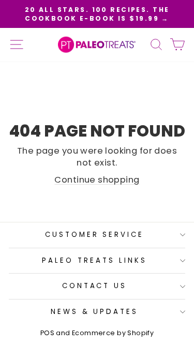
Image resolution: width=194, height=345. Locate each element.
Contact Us (94, 286)
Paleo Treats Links (94, 260)
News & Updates (95, 312)
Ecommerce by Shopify (113, 332)
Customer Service (94, 234)
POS (47, 332)
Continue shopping (96, 180)
